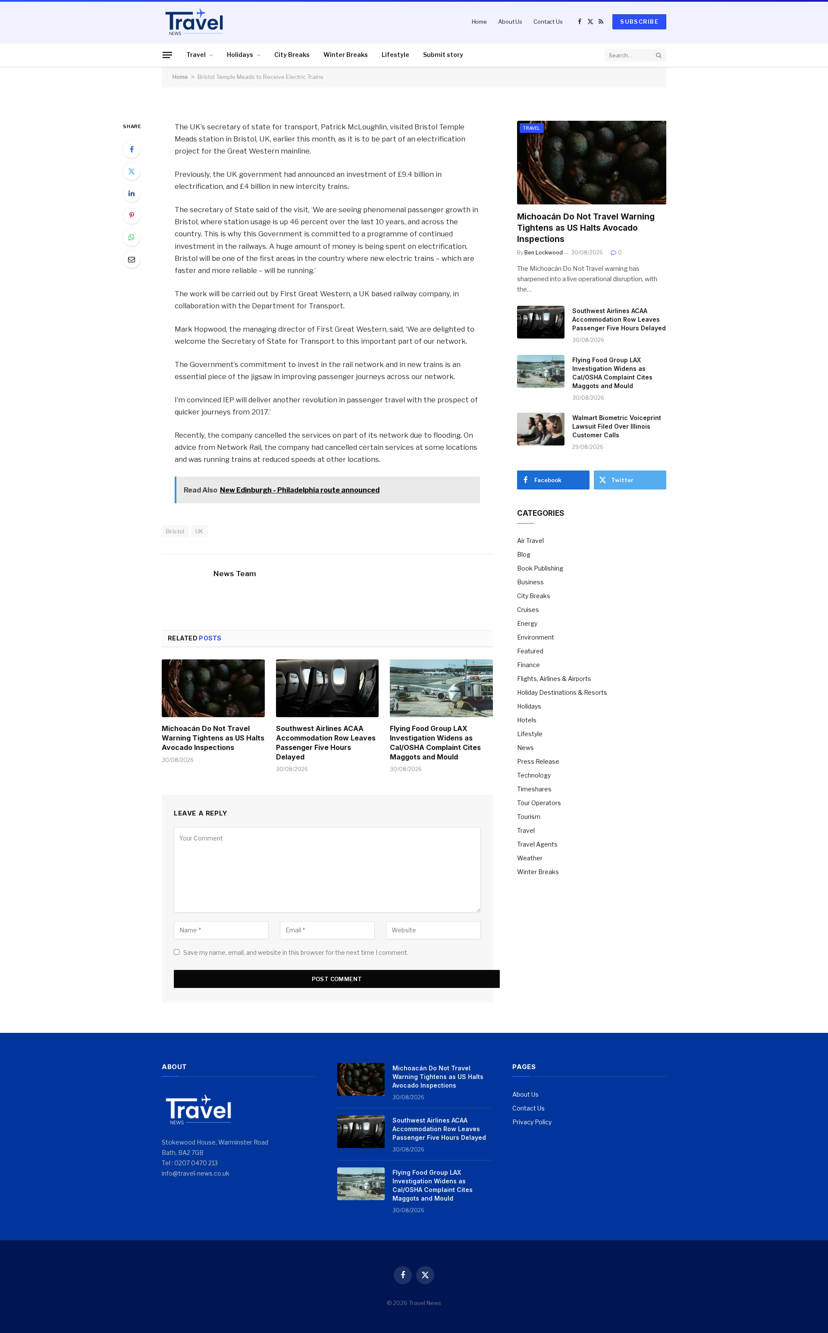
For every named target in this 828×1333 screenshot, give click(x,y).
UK (199, 531)
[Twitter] (131, 171)
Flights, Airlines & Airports (554, 678)
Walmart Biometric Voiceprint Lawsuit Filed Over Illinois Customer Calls (616, 426)
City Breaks (292, 54)
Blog (523, 554)
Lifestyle (395, 54)
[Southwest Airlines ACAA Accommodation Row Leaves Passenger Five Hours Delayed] (327, 688)
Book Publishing (540, 568)
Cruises (528, 609)
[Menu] (167, 55)
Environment (535, 637)
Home (479, 21)
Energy (527, 623)
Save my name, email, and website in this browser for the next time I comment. (295, 952)
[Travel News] (194, 21)
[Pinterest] (131, 215)
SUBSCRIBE (639, 21)
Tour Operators (539, 802)
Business (530, 582)
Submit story (443, 54)
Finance (528, 664)
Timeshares (534, 789)
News (525, 747)
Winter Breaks (345, 54)
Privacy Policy (532, 1122)
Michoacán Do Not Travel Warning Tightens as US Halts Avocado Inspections (213, 738)
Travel (196, 54)
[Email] (131, 259)
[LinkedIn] (131, 193)
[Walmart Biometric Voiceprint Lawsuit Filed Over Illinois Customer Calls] (541, 429)
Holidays (240, 54)
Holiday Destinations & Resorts (562, 692)
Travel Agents (537, 844)
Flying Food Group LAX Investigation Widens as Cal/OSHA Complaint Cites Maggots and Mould (435, 742)
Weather (530, 858)
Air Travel (530, 540)
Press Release (538, 761)
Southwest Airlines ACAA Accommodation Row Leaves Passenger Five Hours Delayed (326, 742)
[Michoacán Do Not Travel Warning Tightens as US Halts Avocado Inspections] (213, 688)
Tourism (528, 816)
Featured (530, 651)
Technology (534, 775)
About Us (510, 21)
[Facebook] (131, 149)
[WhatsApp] (131, 237)
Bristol (175, 531)
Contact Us (548, 21)
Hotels (526, 720)
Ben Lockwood (543, 252)
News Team (234, 573)
